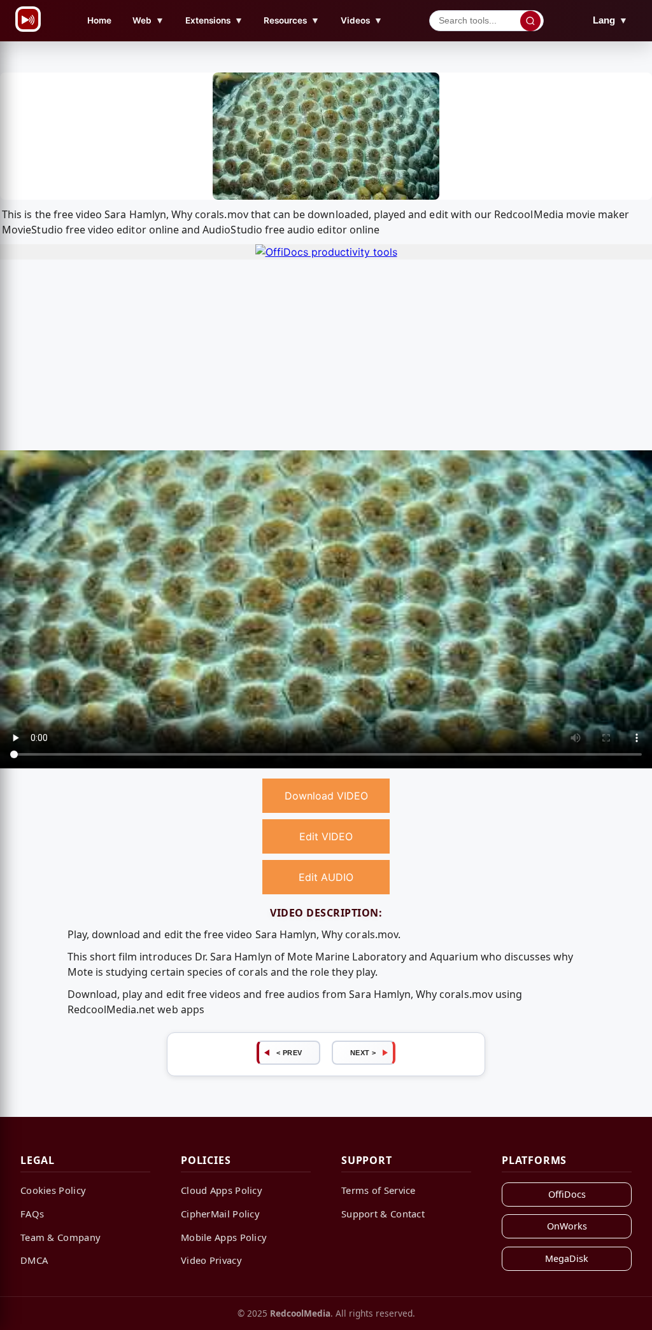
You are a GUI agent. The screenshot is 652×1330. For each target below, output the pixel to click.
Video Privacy (211, 1260)
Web (148, 20)
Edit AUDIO (326, 877)
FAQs (32, 1213)
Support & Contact (383, 1213)
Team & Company (60, 1237)
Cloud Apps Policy (221, 1190)
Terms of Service (378, 1190)
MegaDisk (566, 1258)
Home (99, 20)
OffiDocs (567, 1194)
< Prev (289, 1052)
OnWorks (567, 1226)
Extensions (214, 20)
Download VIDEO (326, 795)
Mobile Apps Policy (224, 1237)
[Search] (530, 21)
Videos (362, 20)
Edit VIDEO (326, 836)
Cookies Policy (53, 1190)
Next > (363, 1052)
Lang (610, 20)
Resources (292, 20)
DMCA (34, 1260)
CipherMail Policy (220, 1213)
